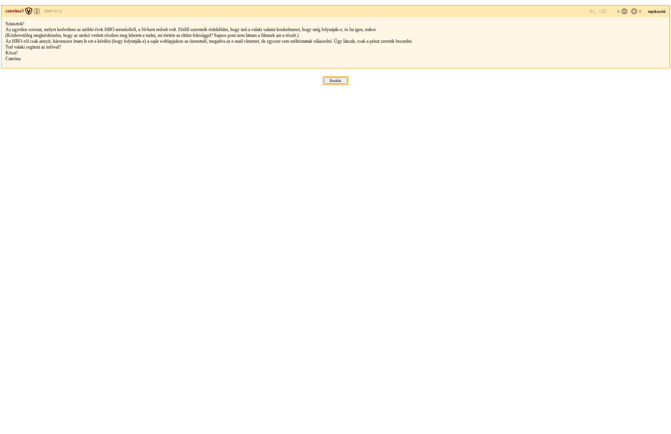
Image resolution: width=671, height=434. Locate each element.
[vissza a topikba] (602, 11)
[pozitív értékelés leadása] (633, 11)
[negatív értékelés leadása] (624, 11)
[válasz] (592, 11)
